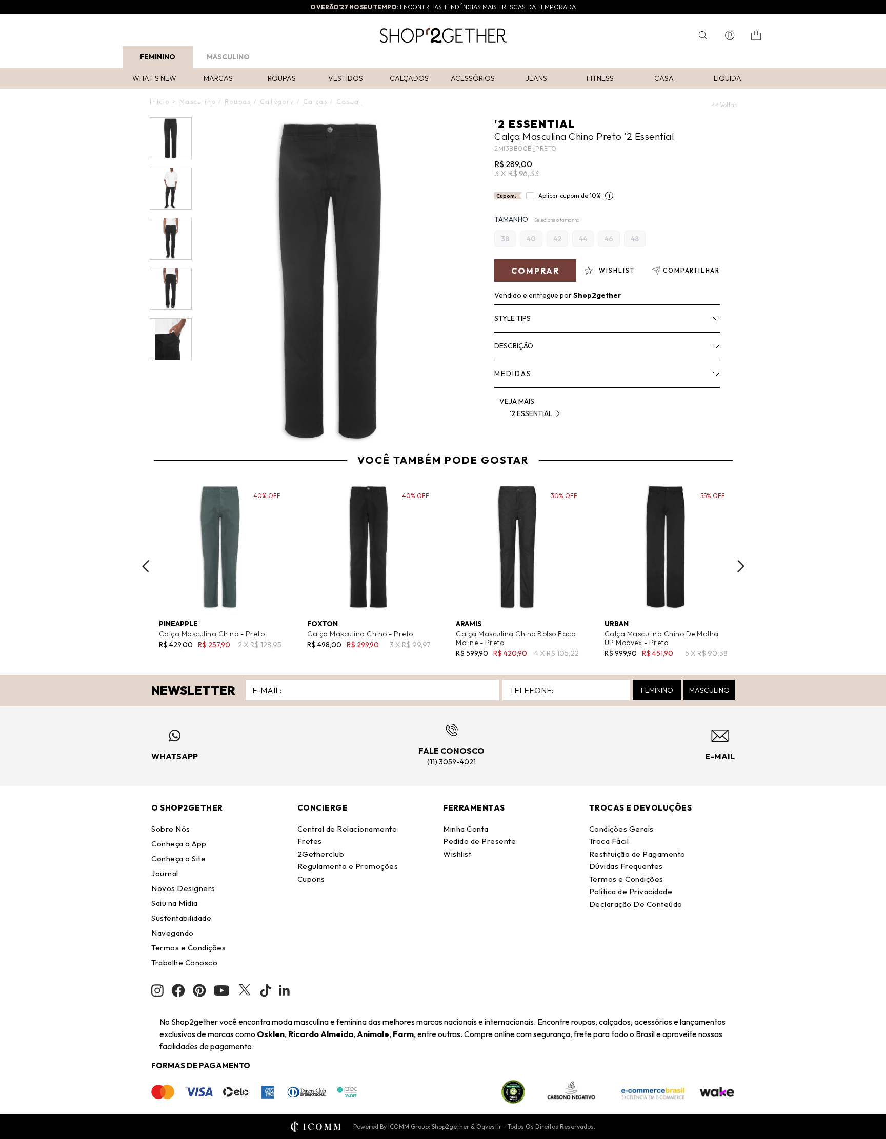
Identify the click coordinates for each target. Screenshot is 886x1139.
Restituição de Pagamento (637, 854)
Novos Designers (183, 888)
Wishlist (457, 854)
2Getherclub (321, 854)
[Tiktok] (265, 990)
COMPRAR (535, 270)
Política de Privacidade (631, 891)
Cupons (311, 879)
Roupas (282, 78)
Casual (349, 102)
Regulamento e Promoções (347, 866)
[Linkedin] (284, 990)
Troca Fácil (609, 841)
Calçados (409, 78)
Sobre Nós (170, 829)
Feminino (157, 56)
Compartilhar (691, 270)
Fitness (600, 78)
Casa (664, 78)
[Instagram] (157, 990)
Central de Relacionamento (347, 829)
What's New (154, 78)
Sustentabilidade (181, 918)
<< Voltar (724, 105)
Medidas (513, 373)
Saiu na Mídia (174, 903)
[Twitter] (244, 990)
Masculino (228, 56)
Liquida (727, 78)
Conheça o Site (178, 858)
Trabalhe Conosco (184, 962)
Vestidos (345, 78)
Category (277, 102)
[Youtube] (221, 990)
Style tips (512, 318)
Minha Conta (466, 829)
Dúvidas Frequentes (626, 866)
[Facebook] (178, 990)
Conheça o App (179, 843)
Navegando (172, 933)
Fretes (309, 841)
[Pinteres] (199, 990)
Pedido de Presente (479, 841)
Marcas (218, 78)
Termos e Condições (188, 947)
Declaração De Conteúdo (635, 904)
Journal (164, 873)
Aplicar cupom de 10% (569, 195)
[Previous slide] (145, 566)
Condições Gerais (621, 829)
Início (160, 102)
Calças (315, 102)
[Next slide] (741, 566)
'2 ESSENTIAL (535, 123)
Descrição (513, 345)
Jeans (536, 78)
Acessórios (473, 78)
